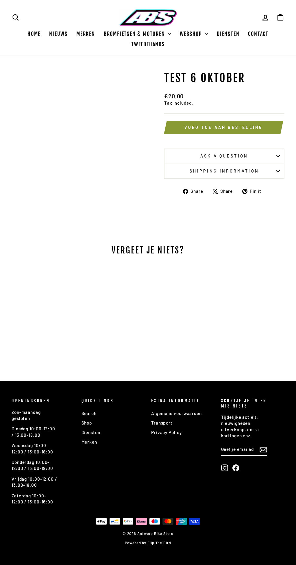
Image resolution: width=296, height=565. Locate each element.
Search (89, 413)
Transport (162, 422)
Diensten (228, 34)
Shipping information (224, 170)
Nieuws (58, 34)
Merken (85, 34)
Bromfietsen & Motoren (135, 34)
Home (33, 34)
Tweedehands (148, 44)
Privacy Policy (166, 432)
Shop (87, 422)
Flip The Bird (159, 542)
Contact (258, 34)
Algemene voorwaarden (176, 413)
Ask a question (224, 155)
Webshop (192, 34)
